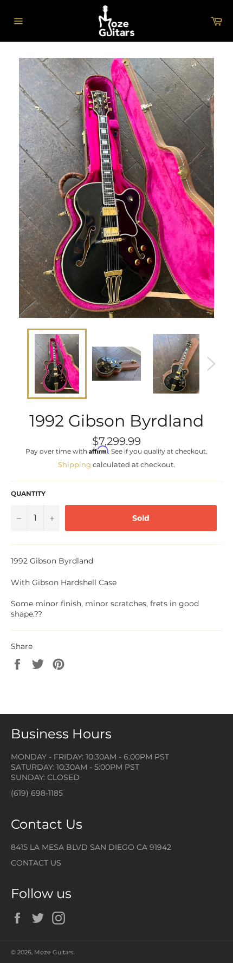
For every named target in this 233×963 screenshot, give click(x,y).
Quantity (28, 493)
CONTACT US (36, 863)
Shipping (74, 464)
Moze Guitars (53, 952)
